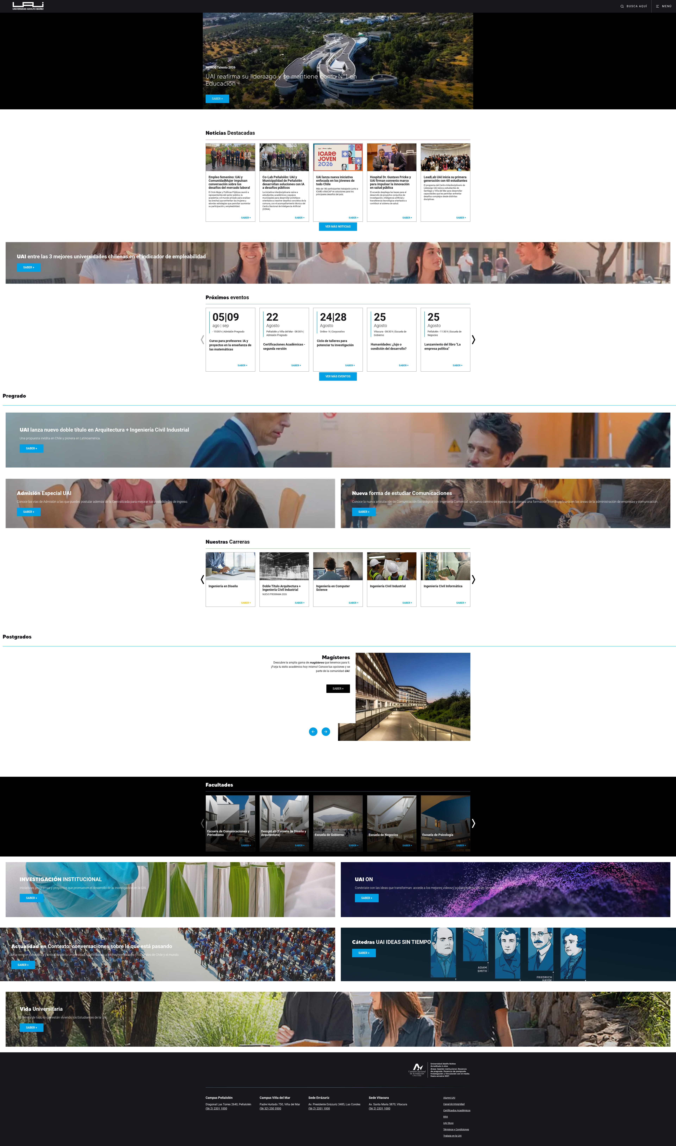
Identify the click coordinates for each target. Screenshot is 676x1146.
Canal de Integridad (454, 1104)
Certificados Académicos (456, 1110)
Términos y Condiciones (456, 1129)
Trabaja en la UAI (452, 1135)
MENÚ (667, 6)
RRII (445, 1116)
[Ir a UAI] (22, 6)
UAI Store (448, 1123)
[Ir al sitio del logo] (45, 6)
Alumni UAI (449, 1097)
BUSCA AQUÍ (637, 6)
